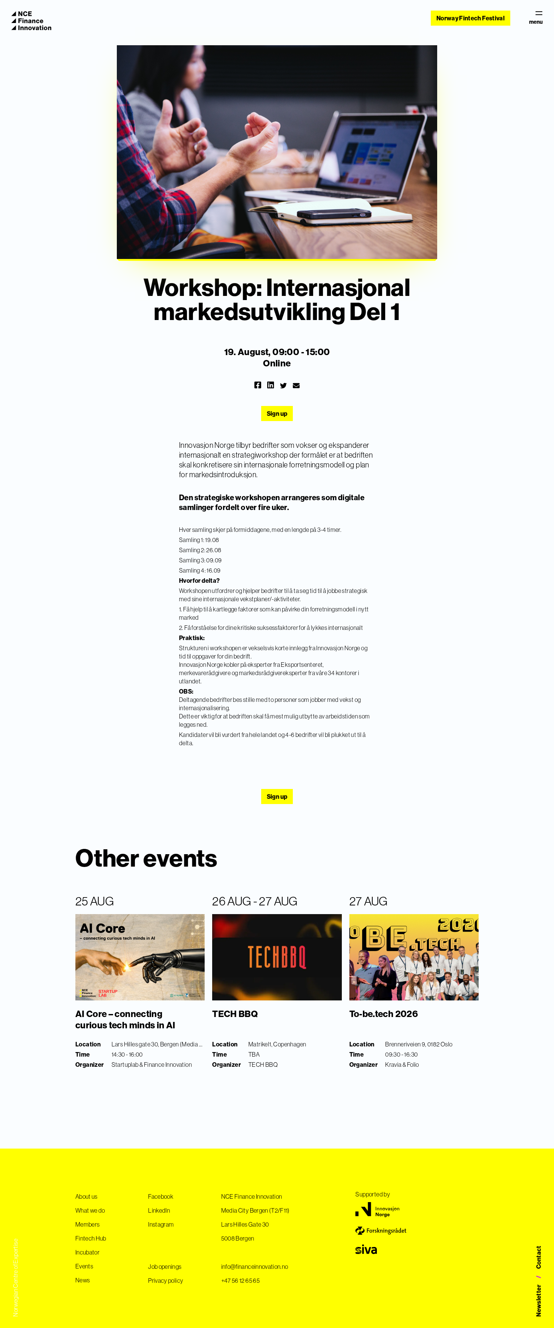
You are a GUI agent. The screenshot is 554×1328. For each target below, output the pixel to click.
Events (84, 1266)
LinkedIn (159, 1210)
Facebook (160, 1196)
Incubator (87, 1252)
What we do (90, 1210)
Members (87, 1224)
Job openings (164, 1266)
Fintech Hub (90, 1238)
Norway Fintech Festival (470, 18)
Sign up (277, 413)
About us (86, 1196)
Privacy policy (165, 1280)
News (82, 1280)
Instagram (161, 1224)
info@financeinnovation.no (254, 1266)
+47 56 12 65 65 (240, 1280)
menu (536, 21)
